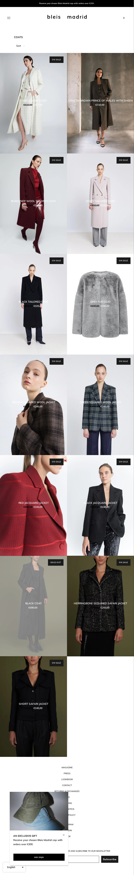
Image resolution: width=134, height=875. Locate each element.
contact (67, 785)
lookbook (67, 779)
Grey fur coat (100, 301)
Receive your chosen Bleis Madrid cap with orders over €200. (66, 3)
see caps (39, 857)
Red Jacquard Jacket (33, 503)
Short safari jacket (33, 703)
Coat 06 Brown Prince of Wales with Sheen (100, 100)
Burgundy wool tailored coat (33, 201)
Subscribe (110, 859)
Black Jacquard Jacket (100, 503)
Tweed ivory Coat (33, 100)
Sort (18, 45)
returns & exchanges (67, 791)
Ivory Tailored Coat (100, 201)
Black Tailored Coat (33, 301)
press (67, 773)
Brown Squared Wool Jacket (33, 402)
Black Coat (33, 603)
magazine (67, 767)
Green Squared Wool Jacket (100, 402)
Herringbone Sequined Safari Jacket (100, 603)
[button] (14, 867)
